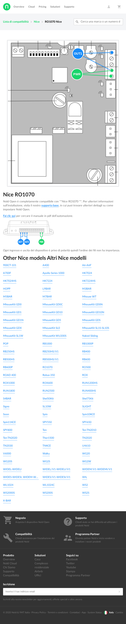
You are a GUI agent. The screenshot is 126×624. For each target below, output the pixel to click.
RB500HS (8, 359)
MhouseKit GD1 (12, 312)
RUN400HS (89, 390)
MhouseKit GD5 (52, 320)
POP (5, 343)
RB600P (8, 367)
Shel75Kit (87, 398)
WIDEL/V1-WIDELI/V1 (56, 469)
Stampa (70, 571)
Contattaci (75, 612)
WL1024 (8, 485)
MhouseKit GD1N (13, 320)
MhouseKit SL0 (51, 328)
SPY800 (7, 430)
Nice (37, 21)
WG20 (86, 453)
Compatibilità (11, 575)
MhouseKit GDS (91, 320)
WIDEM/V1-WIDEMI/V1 (97, 469)
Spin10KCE (88, 414)
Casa (37, 559)
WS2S (85, 493)
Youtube (71, 567)
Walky (46, 453)
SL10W (47, 406)
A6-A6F (86, 265)
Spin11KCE (9, 422)
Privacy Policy (39, 612)
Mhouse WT (89, 296)
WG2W (86, 461)
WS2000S (9, 493)
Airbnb (39, 571)
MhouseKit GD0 (12, 304)
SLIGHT (86, 406)
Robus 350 (49, 375)
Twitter (70, 563)
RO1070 (48, 367)
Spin (45, 414)
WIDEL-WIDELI (12, 469)
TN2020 (87, 438)
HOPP (6, 288)
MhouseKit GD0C (53, 304)
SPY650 (86, 422)
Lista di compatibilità (16, 21)
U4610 (86, 445)
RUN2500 (48, 390)
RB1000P (87, 343)
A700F (7, 273)
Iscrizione (9, 584)
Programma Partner (78, 575)
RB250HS (8, 351)
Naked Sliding (90, 336)
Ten (45, 430)
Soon (6, 414)
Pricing (42, 7)
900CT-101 (9, 265)
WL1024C (49, 485)
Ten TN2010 (89, 430)
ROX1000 (9, 383)
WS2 (85, 485)
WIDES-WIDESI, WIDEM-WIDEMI (21, 477)
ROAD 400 (9, 375)
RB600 (86, 359)
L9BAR (47, 288)
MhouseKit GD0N (92, 304)
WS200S (48, 493)
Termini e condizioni (58, 612)
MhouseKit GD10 (53, 312)
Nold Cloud (10, 563)
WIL (84, 477)
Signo (6, 406)
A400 (46, 265)
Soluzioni (55, 7)
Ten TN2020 (10, 438)
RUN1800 (9, 390)
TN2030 (8, 445)
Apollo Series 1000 (53, 273)
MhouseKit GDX (12, 328)
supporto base (50, 205)
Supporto (69, 7)
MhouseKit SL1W (13, 336)
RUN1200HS (89, 383)
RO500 (86, 367)
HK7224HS (88, 281)
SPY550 (47, 422)
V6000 (7, 453)
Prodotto (8, 555)
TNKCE (47, 445)
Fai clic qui (9, 216)
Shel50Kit (48, 398)
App (84, 612)
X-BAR (7, 500)
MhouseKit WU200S (54, 336)
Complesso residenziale (42, 565)
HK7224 (47, 281)
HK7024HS (9, 281)
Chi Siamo (9, 567)
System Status (95, 612)
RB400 (86, 351)
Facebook (72, 559)
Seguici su (72, 555)
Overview (19, 7)
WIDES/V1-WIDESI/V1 (56, 477)
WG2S (46, 461)
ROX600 (48, 383)
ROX (85, 375)
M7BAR (47, 296)
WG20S (7, 461)
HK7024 (87, 273)
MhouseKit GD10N (93, 312)
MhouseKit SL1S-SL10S (95, 328)
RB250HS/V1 (51, 351)
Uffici (38, 575)
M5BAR (7, 296)
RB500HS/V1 (51, 359)
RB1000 (47, 343)
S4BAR (7, 398)
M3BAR (86, 288)
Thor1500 (48, 438)
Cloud (31, 7)
